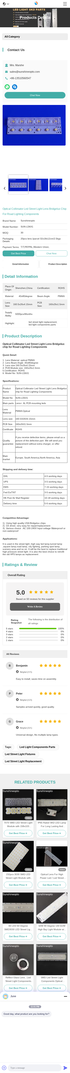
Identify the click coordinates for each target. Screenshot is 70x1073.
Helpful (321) (26, 728)
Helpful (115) (26, 672)
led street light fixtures (20, 754)
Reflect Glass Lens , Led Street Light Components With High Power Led (18, 979)
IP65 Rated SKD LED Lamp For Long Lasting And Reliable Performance (52, 824)
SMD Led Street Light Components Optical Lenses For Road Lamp (52, 979)
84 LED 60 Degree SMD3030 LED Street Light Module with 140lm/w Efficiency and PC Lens (18, 928)
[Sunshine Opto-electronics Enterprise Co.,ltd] (36, 3)
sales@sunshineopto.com (25, 71)
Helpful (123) (26, 700)
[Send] (65, 1067)
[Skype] (15, 87)
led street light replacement (23, 761)
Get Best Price (18, 253)
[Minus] (65, 996)
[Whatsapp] (7, 87)
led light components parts (37, 747)
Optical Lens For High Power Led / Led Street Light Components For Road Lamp (52, 876)
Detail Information (20, 264)
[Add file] (4, 1067)
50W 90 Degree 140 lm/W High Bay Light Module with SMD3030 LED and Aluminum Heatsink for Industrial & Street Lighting (52, 928)
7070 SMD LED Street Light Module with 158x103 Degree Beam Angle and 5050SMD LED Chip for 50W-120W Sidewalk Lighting (18, 824)
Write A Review (35, 606)
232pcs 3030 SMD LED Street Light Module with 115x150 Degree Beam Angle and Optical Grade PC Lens (18, 876)
